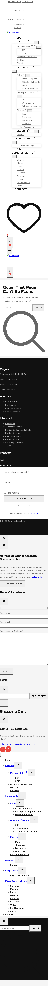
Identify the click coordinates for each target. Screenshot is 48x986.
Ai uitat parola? (24, 506)
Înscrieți (34, 514)
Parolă (12, 482)
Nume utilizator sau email (21, 472)
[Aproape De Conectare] (4, 703)
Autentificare (24, 499)
